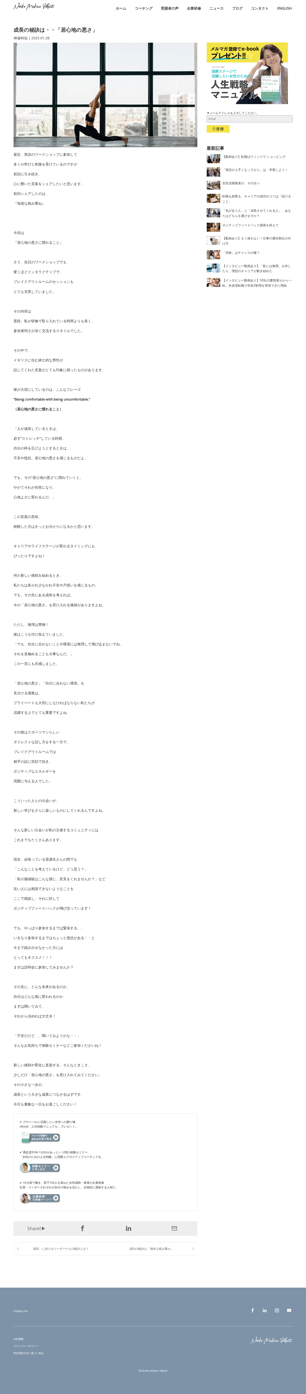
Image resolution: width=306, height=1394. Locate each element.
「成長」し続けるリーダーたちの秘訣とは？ (59, 1249)
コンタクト (260, 8)
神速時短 (21, 38)
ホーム (121, 8)
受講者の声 (170, 8)
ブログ (237, 8)
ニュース (217, 8)
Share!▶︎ (36, 1228)
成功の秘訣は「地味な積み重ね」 (151, 1249)
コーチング (144, 8)
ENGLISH (284, 8)
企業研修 (194, 8)
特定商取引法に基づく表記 (29, 1353)
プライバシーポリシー (26, 1346)
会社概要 (19, 1339)
